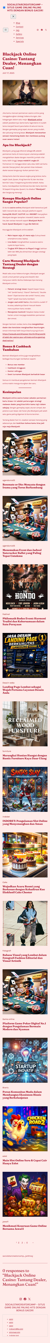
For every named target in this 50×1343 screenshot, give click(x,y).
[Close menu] (13, 16)
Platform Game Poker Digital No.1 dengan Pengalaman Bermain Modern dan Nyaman (24, 1026)
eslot (5, 1156)
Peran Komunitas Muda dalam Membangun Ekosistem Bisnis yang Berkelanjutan (22, 1094)
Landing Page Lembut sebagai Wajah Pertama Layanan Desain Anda (23, 689)
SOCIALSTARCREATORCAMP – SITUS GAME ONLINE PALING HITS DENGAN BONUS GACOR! (25, 7)
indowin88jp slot (16, 1329)
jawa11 (5, 1221)
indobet (6, 816)
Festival (6, 614)
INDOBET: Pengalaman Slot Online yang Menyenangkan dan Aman (25, 822)
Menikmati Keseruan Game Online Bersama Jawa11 (25, 1227)
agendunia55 (9, 480)
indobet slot (14, 1335)
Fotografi (7, 950)
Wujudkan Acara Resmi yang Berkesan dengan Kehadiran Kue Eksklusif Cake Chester (24, 889)
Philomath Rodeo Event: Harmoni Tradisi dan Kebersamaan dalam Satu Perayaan (24, 621)
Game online (8, 1019)
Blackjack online (35, 120)
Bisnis (5, 1087)
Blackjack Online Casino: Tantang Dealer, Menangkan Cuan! (22, 61)
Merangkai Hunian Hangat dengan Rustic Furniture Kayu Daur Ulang (25, 757)
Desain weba (8, 682)
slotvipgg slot (14, 1332)
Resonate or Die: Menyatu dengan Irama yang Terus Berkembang (24, 486)
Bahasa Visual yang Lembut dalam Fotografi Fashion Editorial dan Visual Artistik (25, 957)
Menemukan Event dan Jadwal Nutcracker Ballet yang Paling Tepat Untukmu (22, 552)
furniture (7, 751)
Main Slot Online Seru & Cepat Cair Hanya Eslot (25, 1162)
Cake (5, 882)
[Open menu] (5, 30)
